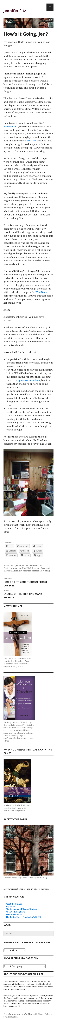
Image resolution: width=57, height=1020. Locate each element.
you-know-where (29, 380)
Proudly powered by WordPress (19, 1014)
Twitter (31, 140)
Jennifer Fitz (15, 10)
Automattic (11, 1017)
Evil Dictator (33, 568)
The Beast (42, 292)
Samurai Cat (10, 126)
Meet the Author (14, 904)
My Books (10, 906)
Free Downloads (14, 914)
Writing (46, 571)
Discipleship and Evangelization (21, 909)
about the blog (19, 568)
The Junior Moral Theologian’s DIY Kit (24, 917)
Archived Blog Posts (15, 912)
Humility (17, 571)
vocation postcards (32, 571)
